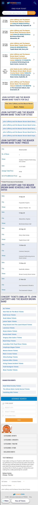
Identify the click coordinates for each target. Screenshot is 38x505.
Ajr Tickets (6, 308)
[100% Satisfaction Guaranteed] (11, 429)
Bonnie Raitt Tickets (9, 334)
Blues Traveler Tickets (10, 370)
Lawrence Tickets (9, 328)
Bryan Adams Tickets (10, 331)
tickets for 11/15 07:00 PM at (20, 73)
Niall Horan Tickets (9, 315)
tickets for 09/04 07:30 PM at (20, 22)
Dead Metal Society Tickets (12, 386)
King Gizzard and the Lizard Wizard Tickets (17, 325)
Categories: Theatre (10, 444)
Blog (30, 497)
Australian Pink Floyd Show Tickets (15, 344)
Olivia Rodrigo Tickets (10, 357)
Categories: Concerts (11, 440)
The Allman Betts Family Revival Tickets (16, 389)
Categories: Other (10, 448)
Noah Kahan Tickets (9, 318)
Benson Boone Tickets (10, 350)
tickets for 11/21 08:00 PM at (20, 86)
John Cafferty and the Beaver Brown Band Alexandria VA (20, 121)
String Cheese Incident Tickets (13, 363)
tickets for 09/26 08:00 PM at (20, 46)
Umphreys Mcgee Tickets (11, 347)
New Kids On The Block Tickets (13, 312)
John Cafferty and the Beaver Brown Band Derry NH (20, 128)
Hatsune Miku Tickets (10, 360)
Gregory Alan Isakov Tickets (12, 337)
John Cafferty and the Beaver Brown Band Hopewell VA (20, 136)
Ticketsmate (14, 3)
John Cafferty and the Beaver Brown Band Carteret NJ (20, 125)
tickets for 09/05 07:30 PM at (20, 34)
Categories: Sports (10, 436)
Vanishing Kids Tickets (10, 392)
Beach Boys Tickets (9, 341)
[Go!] (31, 13)
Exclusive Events (9, 452)
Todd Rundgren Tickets (10, 367)
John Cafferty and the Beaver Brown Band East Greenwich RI (20, 132)
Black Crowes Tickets (10, 354)
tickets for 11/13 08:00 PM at (20, 59)
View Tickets (34, 23)
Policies (25, 497)
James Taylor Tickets (10, 321)
